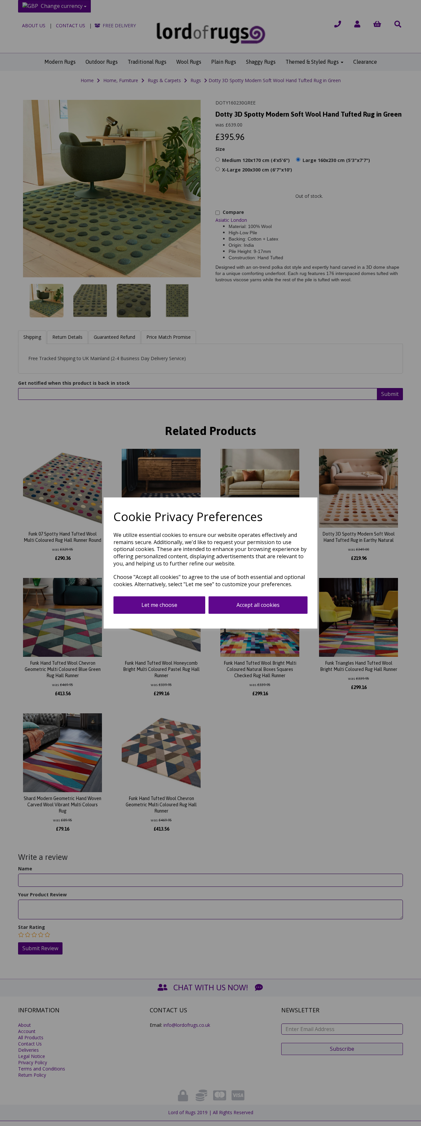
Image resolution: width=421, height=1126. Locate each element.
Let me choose (159, 605)
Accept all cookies (258, 605)
